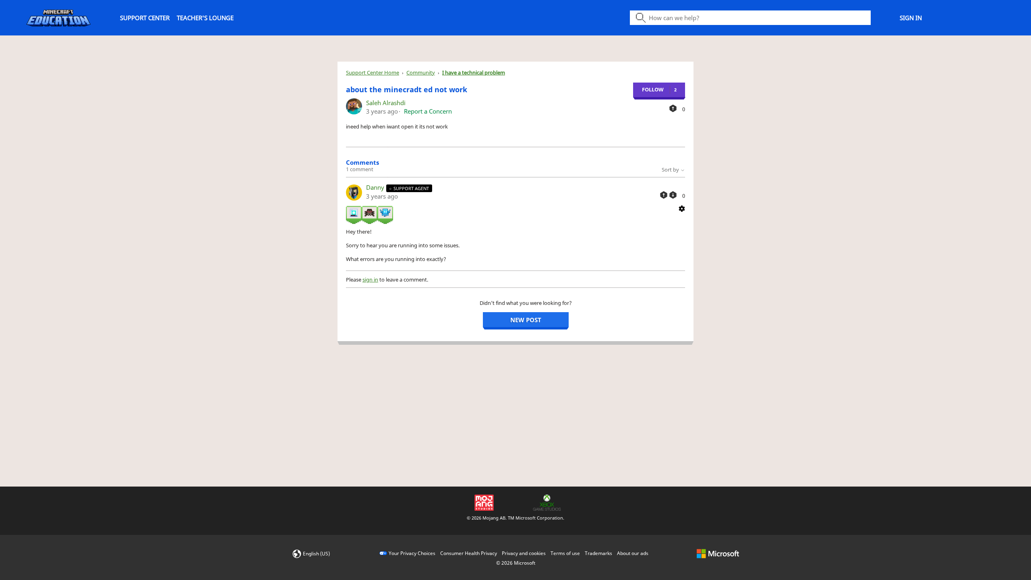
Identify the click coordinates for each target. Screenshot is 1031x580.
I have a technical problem (473, 72)
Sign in (911, 18)
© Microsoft (515, 562)
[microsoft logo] (718, 553)
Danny (376, 187)
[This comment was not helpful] (673, 195)
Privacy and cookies (524, 553)
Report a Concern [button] (428, 111)
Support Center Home (372, 72)
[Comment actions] (682, 208)
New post (525, 320)
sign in (370, 279)
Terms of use (565, 553)
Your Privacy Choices (412, 553)
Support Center (145, 18)
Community (420, 72)
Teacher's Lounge (205, 18)
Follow (653, 89)
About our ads (632, 553)
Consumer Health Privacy (468, 553)
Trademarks (598, 553)
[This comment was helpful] (664, 195)
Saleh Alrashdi (386, 103)
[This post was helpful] (673, 108)
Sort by (671, 169)
